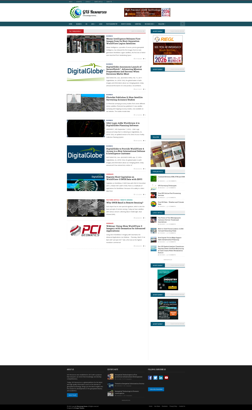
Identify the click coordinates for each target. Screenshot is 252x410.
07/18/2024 (138, 59)
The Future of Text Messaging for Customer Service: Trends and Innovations (169, 220)
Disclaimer (165, 406)
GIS (86, 24)
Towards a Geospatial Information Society (129, 383)
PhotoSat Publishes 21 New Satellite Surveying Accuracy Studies (124, 98)
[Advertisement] (167, 346)
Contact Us (182, 406)
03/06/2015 (138, 246)
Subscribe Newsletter (156, 389)
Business (79, 24)
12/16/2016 (138, 115)
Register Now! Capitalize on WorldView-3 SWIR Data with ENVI (124, 178)
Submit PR (109, 2)
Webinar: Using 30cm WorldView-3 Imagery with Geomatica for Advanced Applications (125, 228)
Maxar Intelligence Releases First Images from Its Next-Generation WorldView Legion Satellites (123, 41)
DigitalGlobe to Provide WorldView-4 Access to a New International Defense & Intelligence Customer (125, 151)
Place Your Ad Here (176, 31)
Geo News (157, 406)
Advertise (79, 2)
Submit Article (98, 2)
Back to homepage (137, 31)
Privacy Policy (173, 406)
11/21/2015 (138, 194)
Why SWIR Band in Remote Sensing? (124, 202)
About (70, 2)
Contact (88, 2)
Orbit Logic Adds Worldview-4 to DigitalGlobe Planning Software (123, 124)
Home (70, 24)
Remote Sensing (126, 24)
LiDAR (100, 24)
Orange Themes (79, 408)
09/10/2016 (138, 141)
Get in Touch (72, 395)
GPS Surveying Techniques (167, 186)
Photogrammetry (111, 24)
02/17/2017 (138, 89)
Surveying (138, 24)
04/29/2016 (138, 169)
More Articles (168, 259)
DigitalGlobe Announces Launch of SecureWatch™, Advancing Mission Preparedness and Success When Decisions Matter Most (124, 70)
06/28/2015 (138, 218)
